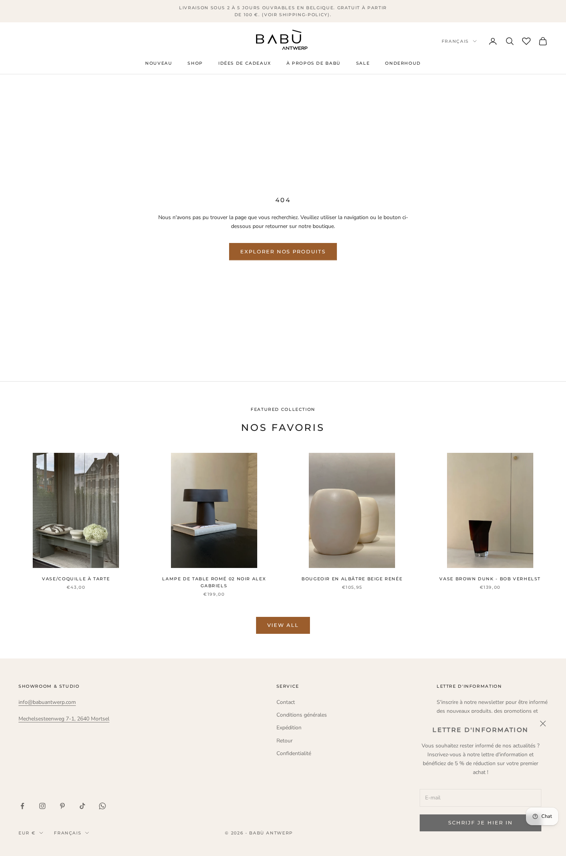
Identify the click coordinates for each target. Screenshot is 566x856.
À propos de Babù (313, 63)
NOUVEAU (158, 63)
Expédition (288, 727)
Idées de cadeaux (244, 63)
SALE (363, 63)
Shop (195, 63)
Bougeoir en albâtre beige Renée (351, 578)
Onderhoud (403, 63)
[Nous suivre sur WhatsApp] (102, 806)
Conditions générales (301, 715)
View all (283, 625)
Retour (284, 740)
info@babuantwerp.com (47, 702)
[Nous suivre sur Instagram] (42, 806)
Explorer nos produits (283, 251)
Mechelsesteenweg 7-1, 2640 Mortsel (63, 718)
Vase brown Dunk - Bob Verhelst (490, 578)
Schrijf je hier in (480, 822)
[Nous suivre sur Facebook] (22, 806)
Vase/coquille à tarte (76, 578)
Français (455, 41)
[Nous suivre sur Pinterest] (62, 806)
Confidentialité (293, 753)
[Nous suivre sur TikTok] (82, 806)
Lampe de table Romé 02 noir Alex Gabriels (214, 582)
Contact (285, 702)
